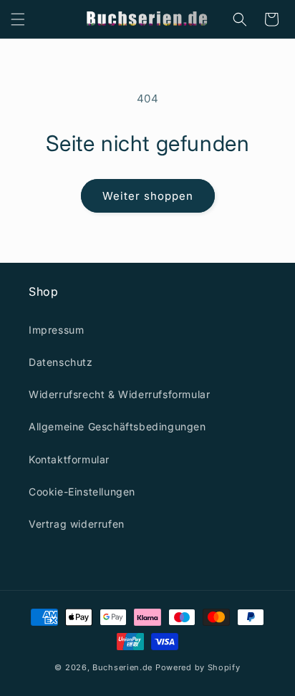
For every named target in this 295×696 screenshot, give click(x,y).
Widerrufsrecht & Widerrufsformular (119, 394)
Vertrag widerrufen (77, 524)
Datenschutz (61, 362)
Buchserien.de (122, 667)
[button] (18, 19)
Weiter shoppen (147, 196)
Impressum (56, 330)
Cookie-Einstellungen (82, 491)
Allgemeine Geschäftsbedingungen (117, 426)
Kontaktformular (69, 459)
